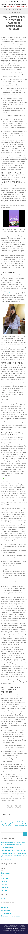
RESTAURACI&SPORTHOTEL (10, 926)
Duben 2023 (4, 881)
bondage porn (9, 292)
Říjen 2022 (4, 890)
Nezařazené (4, 899)
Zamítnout (24, 6)
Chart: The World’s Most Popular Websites (13, 850)
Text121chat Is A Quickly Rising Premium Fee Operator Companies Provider (13, 843)
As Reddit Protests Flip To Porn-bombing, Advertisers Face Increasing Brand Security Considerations (14, 855)
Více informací (11, 6)
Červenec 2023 (5, 873)
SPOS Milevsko (21, 926)
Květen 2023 (4, 879)
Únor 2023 (4, 884)
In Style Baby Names (7, 847)
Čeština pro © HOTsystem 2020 (10, 916)
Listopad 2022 (5, 887)
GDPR (22, 925)
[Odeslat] (25, 834)
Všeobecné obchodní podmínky (12, 925)
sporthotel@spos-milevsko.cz (14, 9)
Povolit (18, 6)
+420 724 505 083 (15, 12)
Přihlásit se (4, 907)
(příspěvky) (5, 910)
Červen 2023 (4, 876)
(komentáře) (6, 913)
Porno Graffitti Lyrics (7, 860)
